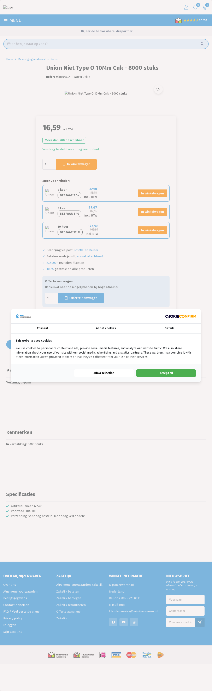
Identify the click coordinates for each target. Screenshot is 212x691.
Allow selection (104, 373)
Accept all (166, 373)
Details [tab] (170, 328)
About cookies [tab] (106, 328)
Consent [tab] (42, 328)
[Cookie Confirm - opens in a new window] (180, 316)
